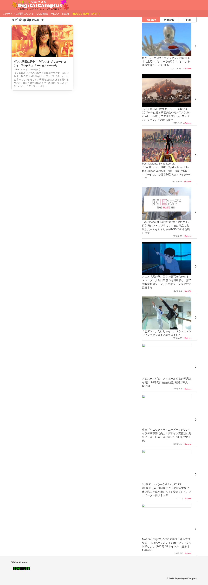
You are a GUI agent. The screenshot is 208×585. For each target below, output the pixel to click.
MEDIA (55, 13)
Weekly (151, 19)
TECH (65, 13)
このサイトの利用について (18, 13)
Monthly (169, 19)
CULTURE (42, 13)
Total (187, 19)
